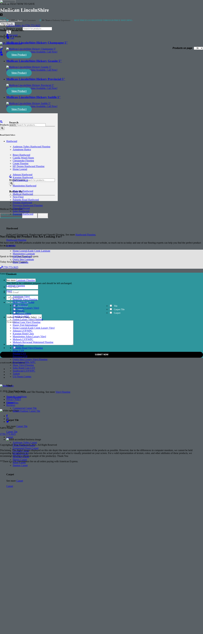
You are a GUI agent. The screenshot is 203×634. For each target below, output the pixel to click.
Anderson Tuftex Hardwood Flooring (31, 146)
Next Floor (18, 196)
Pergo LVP (18, 350)
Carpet (9, 437)
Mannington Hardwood (24, 185)
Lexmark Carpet (21, 451)
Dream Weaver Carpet (24, 445)
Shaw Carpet (19, 462)
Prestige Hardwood (22, 202)
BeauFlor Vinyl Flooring (25, 299)
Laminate (11, 245)
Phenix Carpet (20, 459)
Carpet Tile (21, 426)
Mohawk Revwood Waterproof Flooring (33, 342)
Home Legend (20, 169)
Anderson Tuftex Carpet (25, 442)
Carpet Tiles (12, 402)
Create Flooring (20, 163)
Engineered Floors (22, 313)
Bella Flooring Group (23, 302)
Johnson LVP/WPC (23, 330)
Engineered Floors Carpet (25, 448)
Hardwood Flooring (85, 234)
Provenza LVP (20, 356)
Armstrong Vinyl (21, 296)
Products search (14, 28)
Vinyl (9, 291)
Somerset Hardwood (23, 214)
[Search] (8, 32)
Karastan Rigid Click (23, 333)
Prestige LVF (19, 353)
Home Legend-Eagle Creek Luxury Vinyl (34, 328)
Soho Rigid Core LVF (24, 368)
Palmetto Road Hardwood (26, 199)
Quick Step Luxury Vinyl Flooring (30, 359)
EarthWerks (18, 310)
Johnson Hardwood (22, 174)
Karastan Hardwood (23, 177)
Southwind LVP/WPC (24, 370)
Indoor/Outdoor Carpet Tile (26, 411)
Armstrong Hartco (22, 149)
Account (13, 35)
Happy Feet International (25, 325)
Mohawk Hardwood (23, 191)
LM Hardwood (20, 180)
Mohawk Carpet (21, 456)
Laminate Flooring (25, 280)
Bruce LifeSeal (20, 305)
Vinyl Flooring (63, 392)
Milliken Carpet (20, 454)
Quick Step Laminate (23, 259)
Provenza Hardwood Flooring (28, 205)
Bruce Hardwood (21, 154)
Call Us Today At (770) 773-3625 (23, 25)
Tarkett (16, 373)
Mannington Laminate (24, 253)
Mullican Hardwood (23, 194)
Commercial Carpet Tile (25, 408)
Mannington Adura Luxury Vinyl (29, 336)
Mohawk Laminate (22, 256)
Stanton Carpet (20, 465)
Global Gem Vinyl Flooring (26, 322)
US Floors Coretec (22, 376)
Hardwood (11, 141)
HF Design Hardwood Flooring (28, 166)
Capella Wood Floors (23, 157)
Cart (11, 38)
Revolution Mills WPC (24, 362)
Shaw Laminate (20, 262)
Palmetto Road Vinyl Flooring (28, 348)
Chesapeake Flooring (23, 160)
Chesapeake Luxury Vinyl (26, 308)
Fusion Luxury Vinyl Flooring (28, 319)
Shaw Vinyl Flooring (23, 365)
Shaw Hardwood (21, 208)
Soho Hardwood (21, 211)
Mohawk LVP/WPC (23, 339)
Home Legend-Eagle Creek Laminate (31, 250)
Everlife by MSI (21, 316)
